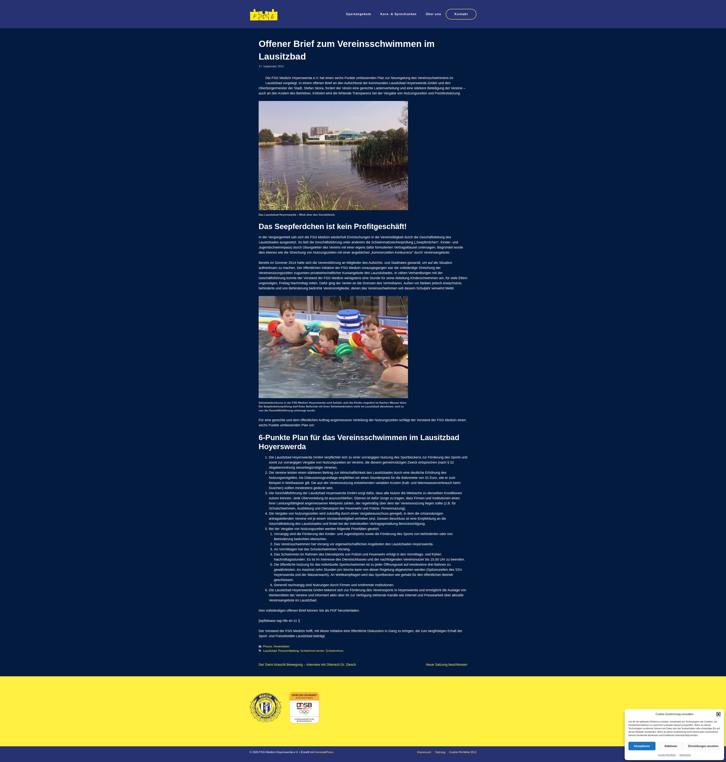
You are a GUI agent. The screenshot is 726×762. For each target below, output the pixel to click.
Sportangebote (358, 14)
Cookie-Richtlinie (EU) (462, 752)
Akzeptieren (642, 746)
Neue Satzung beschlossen (446, 664)
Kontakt (461, 14)
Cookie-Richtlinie (667, 755)
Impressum (685, 755)
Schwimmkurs (335, 650)
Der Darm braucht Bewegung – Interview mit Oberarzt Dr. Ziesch (307, 664)
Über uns (433, 14)
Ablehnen (670, 746)
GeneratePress (324, 752)
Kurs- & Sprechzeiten (398, 14)
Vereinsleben (281, 646)
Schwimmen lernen (312, 650)
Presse (267, 646)
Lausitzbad (270, 650)
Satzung (440, 752)
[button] (718, 714)
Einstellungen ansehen (703, 746)
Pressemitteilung (288, 650)
